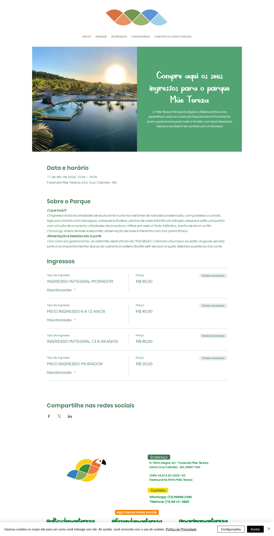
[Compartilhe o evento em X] (59, 416)
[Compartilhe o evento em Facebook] (49, 416)
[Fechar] (268, 529)
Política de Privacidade (181, 529)
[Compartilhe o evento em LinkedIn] (70, 416)
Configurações (231, 529)
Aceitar (255, 529)
